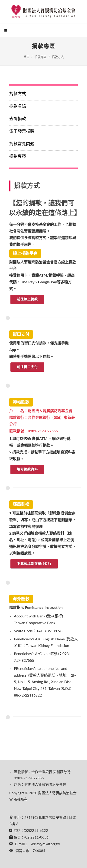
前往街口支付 (27, 367)
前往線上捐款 (27, 299)
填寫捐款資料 (27, 469)
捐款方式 (58, 57)
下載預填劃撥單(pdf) (34, 563)
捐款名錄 (17, 106)
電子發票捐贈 (21, 131)
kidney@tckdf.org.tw (45, 844)
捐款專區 (41, 57)
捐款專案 (17, 157)
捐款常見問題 (21, 144)
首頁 (26, 57)
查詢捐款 (17, 119)
